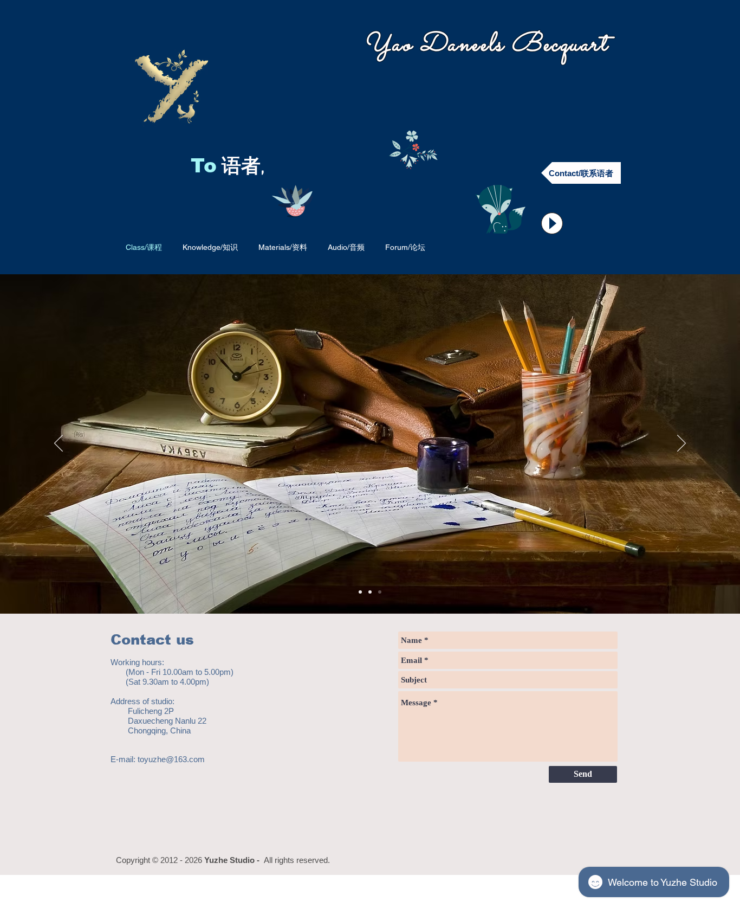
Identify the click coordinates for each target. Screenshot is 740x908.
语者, (246, 167)
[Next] (681, 444)
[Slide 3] (379, 592)
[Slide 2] (370, 592)
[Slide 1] (360, 592)
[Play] (552, 223)
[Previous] (58, 444)
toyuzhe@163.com (171, 759)
